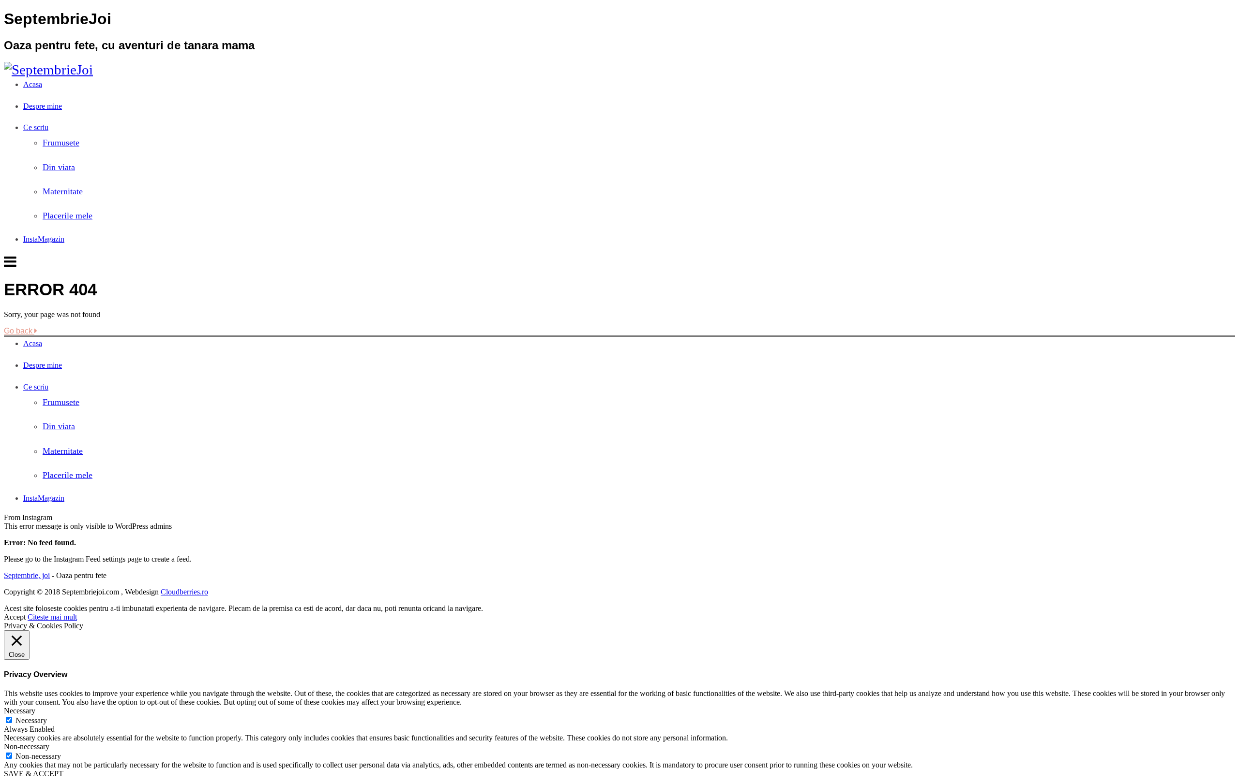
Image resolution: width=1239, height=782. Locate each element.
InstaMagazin (43, 239)
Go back (19, 331)
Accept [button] (15, 617)
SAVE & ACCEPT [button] (33, 773)
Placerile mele (67, 215)
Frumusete (61, 142)
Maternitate (63, 191)
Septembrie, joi (27, 575)
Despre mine (42, 106)
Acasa (32, 84)
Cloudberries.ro (184, 592)
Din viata (59, 167)
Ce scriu (35, 127)
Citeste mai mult (52, 617)
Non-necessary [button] (26, 746)
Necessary (31, 720)
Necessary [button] (19, 711)
